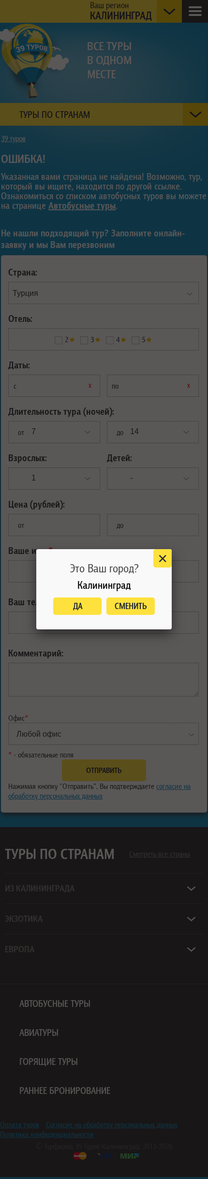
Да (77, 606)
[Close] (162, 558)
